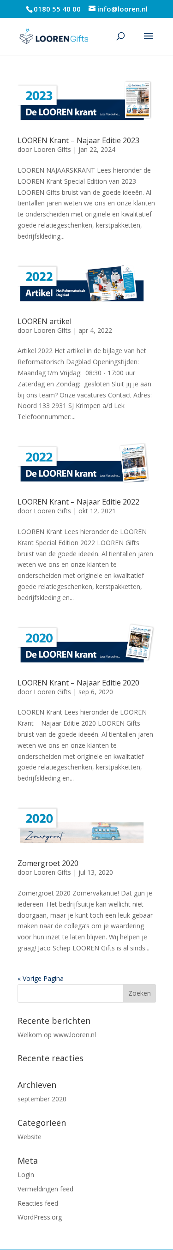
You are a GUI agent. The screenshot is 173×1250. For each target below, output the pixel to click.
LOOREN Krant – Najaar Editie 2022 (78, 502)
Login (26, 1174)
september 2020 (42, 1098)
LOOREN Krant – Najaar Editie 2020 (78, 683)
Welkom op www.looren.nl (57, 1034)
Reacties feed (38, 1203)
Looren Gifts (52, 149)
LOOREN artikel (45, 321)
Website (30, 1136)
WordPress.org (40, 1217)
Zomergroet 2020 (48, 863)
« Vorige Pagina (41, 978)
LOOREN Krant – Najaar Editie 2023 (78, 140)
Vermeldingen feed (45, 1188)
